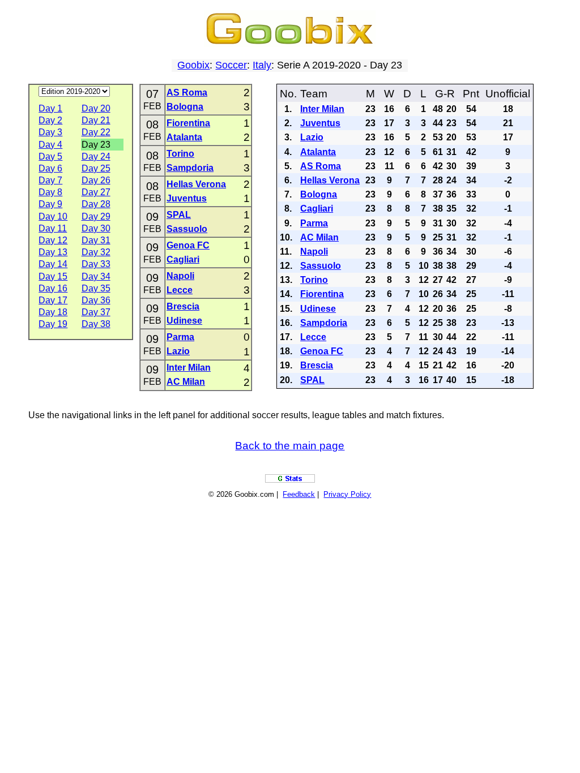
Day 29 (96, 216)
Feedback (299, 494)
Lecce (180, 290)
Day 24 (96, 156)
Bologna (185, 106)
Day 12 (53, 240)
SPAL (179, 215)
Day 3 (50, 132)
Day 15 (53, 276)
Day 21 (96, 120)
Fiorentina (188, 123)
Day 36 (96, 300)
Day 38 (96, 324)
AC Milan (186, 381)
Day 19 (53, 324)
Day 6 (50, 168)
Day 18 (53, 312)
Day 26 (96, 180)
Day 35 (96, 288)
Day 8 (50, 192)
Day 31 (96, 240)
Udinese (184, 320)
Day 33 (96, 264)
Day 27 (96, 192)
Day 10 (53, 216)
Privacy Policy (347, 494)
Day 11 (53, 228)
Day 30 (96, 228)
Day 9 (50, 204)
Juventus (187, 198)
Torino (180, 153)
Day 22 (96, 132)
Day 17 (53, 300)
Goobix (193, 65)
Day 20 (96, 108)
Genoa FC (188, 245)
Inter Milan (189, 367)
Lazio (178, 351)
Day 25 (96, 168)
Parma (180, 337)
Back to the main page (289, 446)
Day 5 (50, 156)
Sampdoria (190, 168)
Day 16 (53, 288)
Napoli (180, 276)
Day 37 (96, 312)
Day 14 (53, 264)
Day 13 (53, 252)
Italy (262, 65)
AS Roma (187, 92)
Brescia (183, 306)
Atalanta (184, 137)
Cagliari (183, 259)
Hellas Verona (196, 184)
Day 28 (96, 204)
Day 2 (50, 120)
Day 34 (96, 276)
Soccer (231, 65)
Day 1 (50, 108)
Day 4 (50, 144)
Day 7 (50, 180)
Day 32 (96, 252)
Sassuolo (187, 229)
